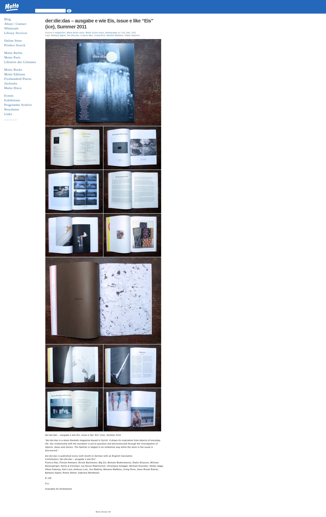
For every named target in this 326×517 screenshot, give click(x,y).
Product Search (14, 45)
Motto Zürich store (95, 33)
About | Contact (15, 23)
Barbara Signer (58, 35)
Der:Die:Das (73, 35)
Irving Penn (99, 35)
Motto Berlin (13, 53)
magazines (60, 33)
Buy (47, 483)
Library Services (15, 33)
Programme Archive (18, 105)
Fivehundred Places (17, 79)
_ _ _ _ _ (10, 118)
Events (9, 95)
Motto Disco (13, 88)
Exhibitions (12, 100)
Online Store (13, 40)
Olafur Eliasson (132, 35)
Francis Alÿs (87, 35)
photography (111, 33)
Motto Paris (12, 57)
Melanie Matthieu (115, 35)
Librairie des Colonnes (20, 62)
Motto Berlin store (75, 33)
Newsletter (11, 109)
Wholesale (11, 28)
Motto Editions (14, 74)
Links (8, 114)
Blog (7, 19)
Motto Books (13, 69)
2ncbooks (10, 83)
